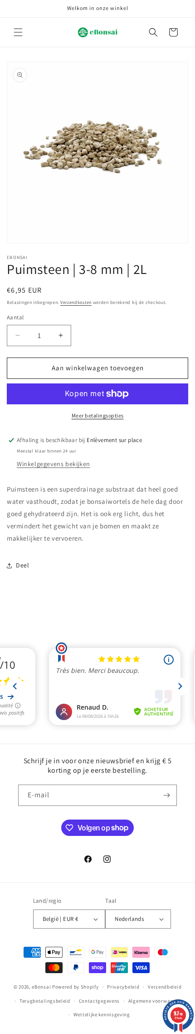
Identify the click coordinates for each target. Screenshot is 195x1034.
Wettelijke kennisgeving (101, 1014)
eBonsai (41, 987)
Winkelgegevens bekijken (53, 464)
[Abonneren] (166, 795)
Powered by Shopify (75, 987)
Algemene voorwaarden (156, 1001)
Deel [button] (22, 565)
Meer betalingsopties (98, 415)
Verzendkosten (76, 302)
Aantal (15, 317)
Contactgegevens (99, 1001)
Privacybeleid (123, 987)
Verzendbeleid (164, 987)
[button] (18, 32)
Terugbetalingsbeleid (45, 1001)
